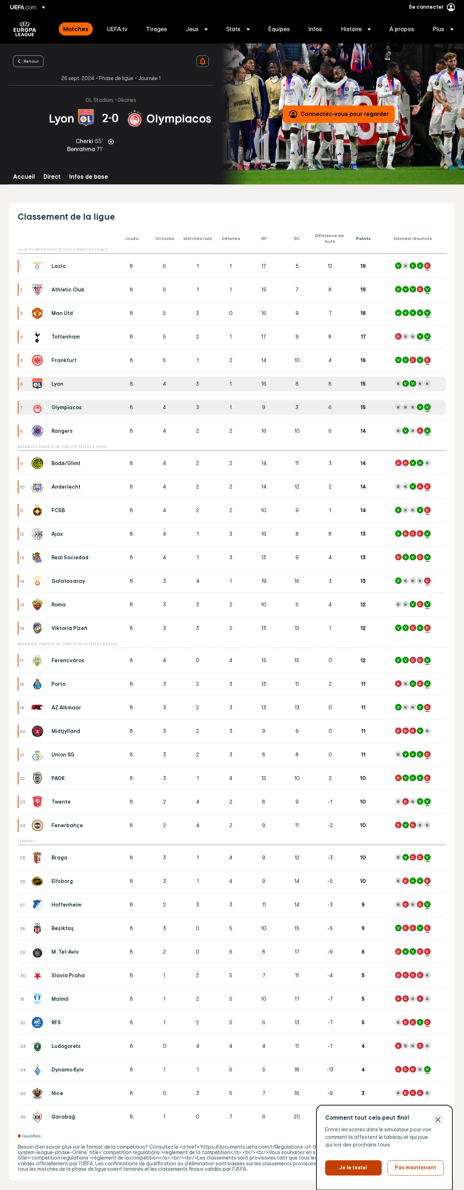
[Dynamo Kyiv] (39, 1069)
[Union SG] (39, 754)
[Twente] (39, 802)
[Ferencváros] (39, 660)
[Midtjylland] (39, 731)
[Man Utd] (39, 313)
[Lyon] (39, 384)
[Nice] (39, 1093)
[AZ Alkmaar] (39, 707)
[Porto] (39, 684)
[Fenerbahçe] (39, 825)
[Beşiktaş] (39, 928)
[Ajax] (39, 534)
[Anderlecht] (39, 487)
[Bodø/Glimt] (39, 463)
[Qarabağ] (39, 1117)
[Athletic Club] (39, 289)
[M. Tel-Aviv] (39, 952)
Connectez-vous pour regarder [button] (345, 114)
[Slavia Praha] (39, 975)
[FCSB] (39, 510)
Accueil (24, 177)
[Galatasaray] (39, 581)
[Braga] (39, 857)
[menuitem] (76, 29)
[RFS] (39, 1022)
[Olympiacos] (39, 407)
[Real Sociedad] (39, 557)
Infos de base (88, 177)
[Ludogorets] (39, 1046)
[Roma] (39, 604)
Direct (52, 177)
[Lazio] (39, 266)
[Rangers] (39, 431)
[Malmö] (39, 999)
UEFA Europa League (25, 29)
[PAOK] (39, 778)
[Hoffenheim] (39, 905)
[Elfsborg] (39, 881)
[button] (196, 29)
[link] (75, 29)
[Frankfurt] (39, 360)
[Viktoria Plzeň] (39, 628)
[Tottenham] (39, 337)
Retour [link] (31, 60)
